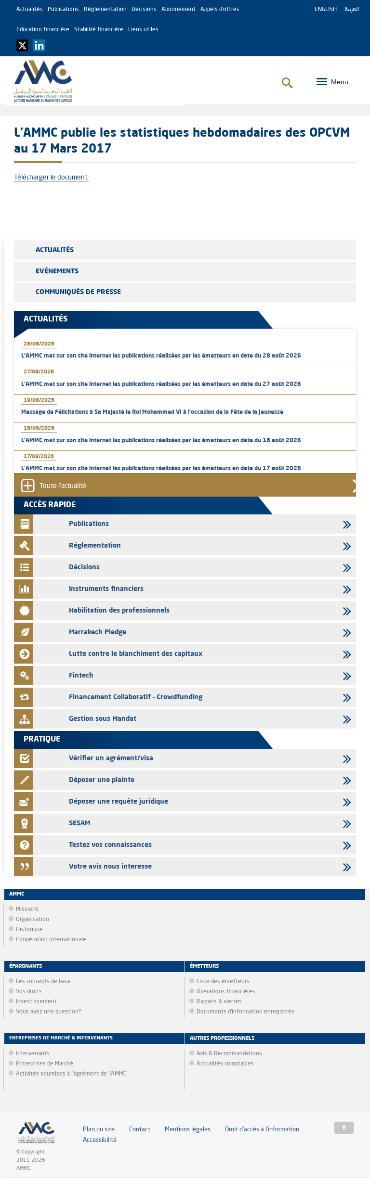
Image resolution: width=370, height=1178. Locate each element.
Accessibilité (100, 1140)
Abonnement (178, 10)
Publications (63, 10)
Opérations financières (226, 992)
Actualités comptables (225, 1064)
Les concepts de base (43, 982)
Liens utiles (143, 30)
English (326, 10)
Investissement (36, 1002)
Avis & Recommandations (229, 1054)
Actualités (29, 10)
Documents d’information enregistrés (245, 1012)
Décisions (144, 10)
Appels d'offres (219, 10)
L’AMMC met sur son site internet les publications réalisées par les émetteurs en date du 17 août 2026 (161, 469)
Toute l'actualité (63, 486)
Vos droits (29, 992)
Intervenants (33, 1054)
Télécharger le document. (51, 177)
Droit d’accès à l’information (262, 1130)
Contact (139, 1130)
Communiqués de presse (78, 292)
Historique (29, 930)
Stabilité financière (98, 30)
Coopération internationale (51, 940)
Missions (27, 909)
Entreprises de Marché (44, 1064)
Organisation (32, 919)
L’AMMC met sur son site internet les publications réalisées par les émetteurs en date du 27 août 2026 (161, 384)
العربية (351, 10)
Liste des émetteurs (223, 982)
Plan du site (99, 1130)
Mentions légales (188, 1130)
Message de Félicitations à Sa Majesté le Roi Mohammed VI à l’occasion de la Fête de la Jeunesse (152, 412)
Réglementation (105, 10)
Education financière (42, 30)
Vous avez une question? (48, 1012)
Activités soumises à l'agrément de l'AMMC (71, 1074)
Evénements (57, 271)
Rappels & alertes (219, 1002)
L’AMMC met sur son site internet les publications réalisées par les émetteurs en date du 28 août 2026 (161, 356)
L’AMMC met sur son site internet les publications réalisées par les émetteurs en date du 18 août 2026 (161, 441)
